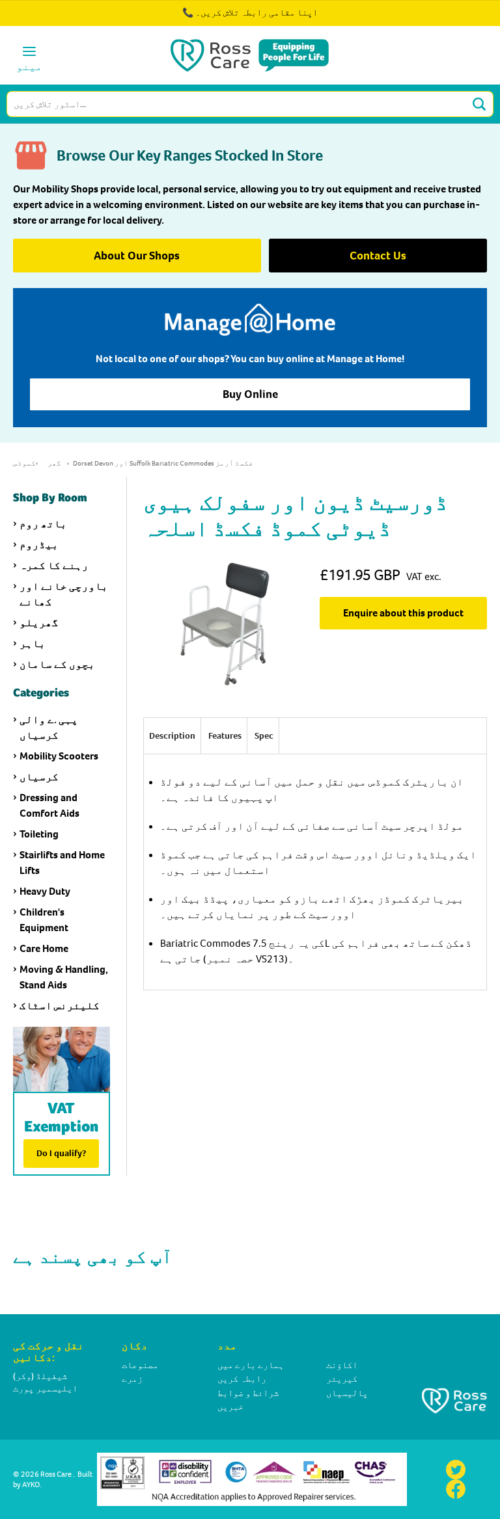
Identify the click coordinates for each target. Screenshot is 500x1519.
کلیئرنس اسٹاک (60, 1005)
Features (225, 736)
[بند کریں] (453, 19)
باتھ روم (43, 524)
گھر (54, 463)
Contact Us (378, 255)
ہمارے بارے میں (250, 1365)
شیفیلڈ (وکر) (40, 1376)
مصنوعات (140, 1365)
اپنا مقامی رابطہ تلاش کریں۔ (256, 13)
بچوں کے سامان (57, 664)
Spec (264, 736)
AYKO (31, 1484)
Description (172, 736)
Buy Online (250, 394)
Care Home (44, 948)
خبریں (230, 1407)
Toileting (39, 834)
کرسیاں (39, 777)
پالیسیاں (347, 1393)
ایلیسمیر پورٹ (45, 1388)
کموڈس (24, 463)
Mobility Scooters (59, 756)
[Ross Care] (250, 55)
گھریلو (39, 622)
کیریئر (341, 1379)
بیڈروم (39, 544)
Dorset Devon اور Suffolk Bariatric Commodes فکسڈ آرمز (163, 463)
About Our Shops (137, 255)
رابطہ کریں (241, 1379)
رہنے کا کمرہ (54, 565)
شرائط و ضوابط (248, 1393)
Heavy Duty (45, 891)
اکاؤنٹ (341, 1365)
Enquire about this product (403, 613)
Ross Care (56, 1474)
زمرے (132, 1379)
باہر (33, 643)
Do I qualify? (61, 1153)
